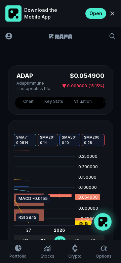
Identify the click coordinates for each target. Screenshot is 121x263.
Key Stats (53, 101)
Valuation (83, 101)
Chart (28, 101)
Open (95, 13)
